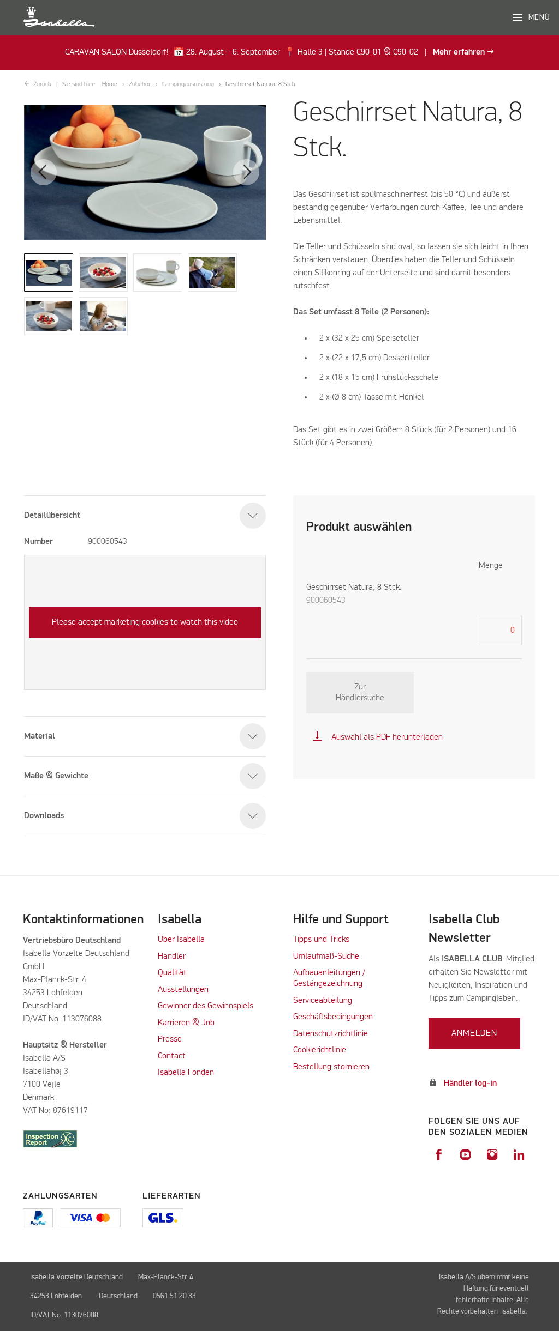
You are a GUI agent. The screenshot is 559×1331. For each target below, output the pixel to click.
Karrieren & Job (186, 1023)
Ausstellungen (183, 989)
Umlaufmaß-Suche (327, 956)
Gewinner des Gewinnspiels (205, 1006)
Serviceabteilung (322, 1000)
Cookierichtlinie (319, 1050)
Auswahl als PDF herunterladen (377, 737)
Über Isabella (181, 939)
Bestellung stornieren (331, 1067)
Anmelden (474, 1033)
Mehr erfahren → (463, 52)
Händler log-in (470, 1083)
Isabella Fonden (186, 1072)
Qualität (172, 973)
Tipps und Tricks (321, 939)
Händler (172, 956)
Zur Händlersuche (360, 693)
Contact (172, 1056)
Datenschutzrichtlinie (330, 1034)
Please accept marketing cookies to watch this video (145, 622)
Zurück (42, 84)
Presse (170, 1039)
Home (109, 84)
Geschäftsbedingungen (333, 1017)
